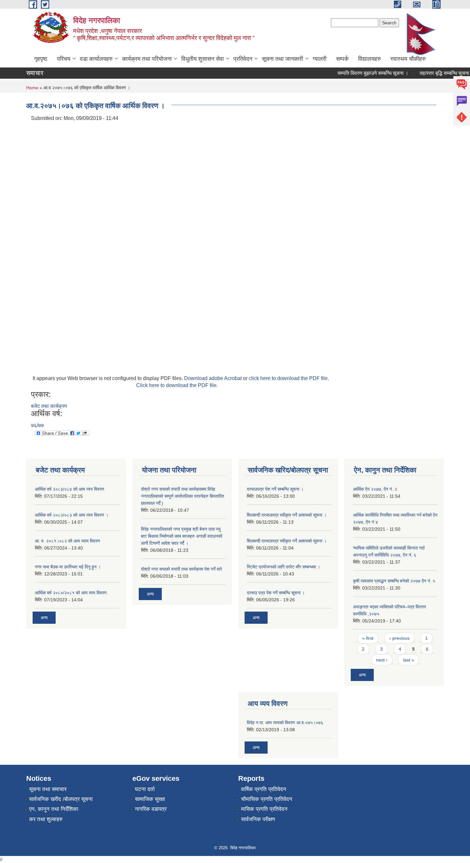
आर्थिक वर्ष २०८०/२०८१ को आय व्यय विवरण (71, 592)
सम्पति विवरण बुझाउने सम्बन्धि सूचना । (366, 73)
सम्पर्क (342, 59)
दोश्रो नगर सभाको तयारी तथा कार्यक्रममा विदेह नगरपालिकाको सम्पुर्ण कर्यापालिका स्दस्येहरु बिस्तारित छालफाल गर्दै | (182, 496)
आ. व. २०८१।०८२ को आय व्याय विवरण (67, 540)
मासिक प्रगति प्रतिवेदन (264, 809)
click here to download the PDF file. (289, 378)
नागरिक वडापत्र (151, 809)
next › (382, 659)
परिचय (63, 59)
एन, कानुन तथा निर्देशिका (53, 809)
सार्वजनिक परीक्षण (258, 819)
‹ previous (399, 638)
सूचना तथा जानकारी (282, 59)
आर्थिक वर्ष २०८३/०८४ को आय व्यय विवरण (69, 489)
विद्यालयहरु (369, 59)
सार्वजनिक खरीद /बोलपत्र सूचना (61, 799)
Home (32, 87)
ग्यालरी (319, 59)
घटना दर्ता (145, 789)
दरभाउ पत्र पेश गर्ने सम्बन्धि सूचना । (276, 592)
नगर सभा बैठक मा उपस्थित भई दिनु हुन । (68, 566)
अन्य (44, 617)
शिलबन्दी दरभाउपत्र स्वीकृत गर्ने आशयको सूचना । (286, 515)
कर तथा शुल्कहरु (46, 819)
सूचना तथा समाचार (48, 789)
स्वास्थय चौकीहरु (408, 59)
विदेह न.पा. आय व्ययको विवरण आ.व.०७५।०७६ (285, 722)
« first (367, 638)
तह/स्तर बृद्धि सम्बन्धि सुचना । (440, 73)
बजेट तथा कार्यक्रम (49, 406)
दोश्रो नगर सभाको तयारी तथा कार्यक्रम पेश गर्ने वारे (181, 569)
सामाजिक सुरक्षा (150, 799)
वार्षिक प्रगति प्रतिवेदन (263, 789)
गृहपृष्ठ (40, 59)
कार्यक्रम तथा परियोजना (147, 59)
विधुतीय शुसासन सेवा (202, 59)
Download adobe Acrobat (213, 378)
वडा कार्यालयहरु (96, 59)
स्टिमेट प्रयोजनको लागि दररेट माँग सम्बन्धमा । (283, 566)
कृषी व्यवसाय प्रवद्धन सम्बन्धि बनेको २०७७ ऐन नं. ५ (394, 580)
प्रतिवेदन (242, 59)
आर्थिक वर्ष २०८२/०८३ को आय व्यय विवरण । (71, 515)
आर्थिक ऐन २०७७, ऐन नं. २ (375, 489)
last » (408, 659)
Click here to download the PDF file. (177, 385)
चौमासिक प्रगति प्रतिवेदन (266, 799)
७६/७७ (37, 425)
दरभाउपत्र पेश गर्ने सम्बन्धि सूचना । (275, 489)
